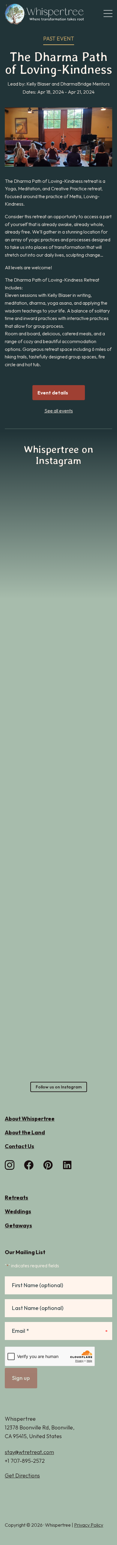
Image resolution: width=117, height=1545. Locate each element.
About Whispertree (30, 1118)
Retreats (16, 1197)
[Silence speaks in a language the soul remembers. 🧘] (86, 621)
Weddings (18, 1211)
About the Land (25, 1132)
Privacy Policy (88, 1525)
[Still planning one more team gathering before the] (31, 550)
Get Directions (22, 1475)
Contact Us (19, 1146)
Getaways (18, 1225)
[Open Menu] (108, 14)
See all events (58, 411)
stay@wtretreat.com (29, 1452)
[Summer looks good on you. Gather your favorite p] (58, 1003)
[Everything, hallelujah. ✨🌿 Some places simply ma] (31, 842)
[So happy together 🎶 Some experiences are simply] (86, 852)
